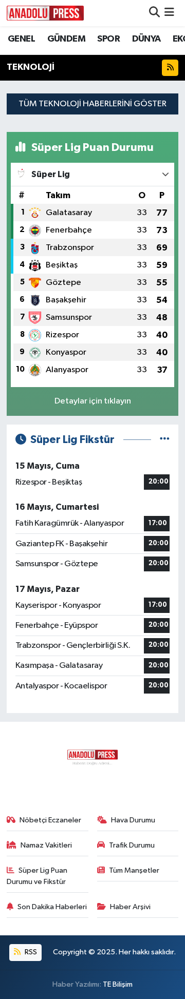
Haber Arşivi (130, 907)
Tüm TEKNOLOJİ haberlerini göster (92, 104)
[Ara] (154, 13)
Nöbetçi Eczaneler (50, 820)
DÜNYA (146, 39)
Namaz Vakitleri (46, 845)
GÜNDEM (66, 39)
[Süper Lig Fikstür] (165, 439)
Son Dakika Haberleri (52, 907)
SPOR (108, 39)
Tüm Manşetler (134, 870)
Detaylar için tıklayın (92, 401)
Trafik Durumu (132, 845)
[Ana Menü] (169, 13)
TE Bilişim (118, 984)
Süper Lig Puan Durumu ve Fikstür (37, 876)
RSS (30, 952)
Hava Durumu (133, 820)
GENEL (21, 39)
